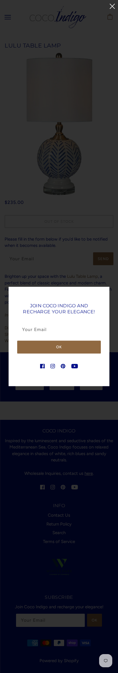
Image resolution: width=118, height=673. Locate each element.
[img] (42, 365)
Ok (59, 347)
